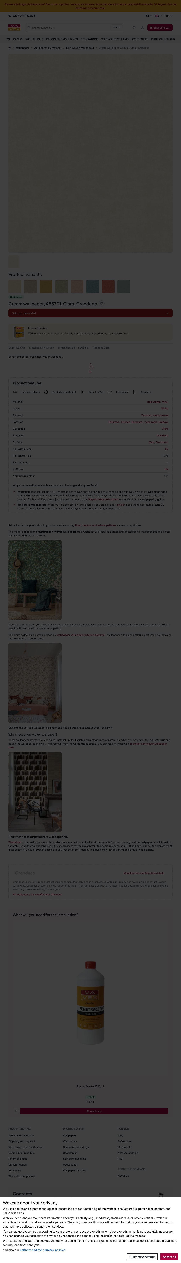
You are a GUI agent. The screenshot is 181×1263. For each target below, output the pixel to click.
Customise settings (142, 1257)
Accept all (169, 1257)
